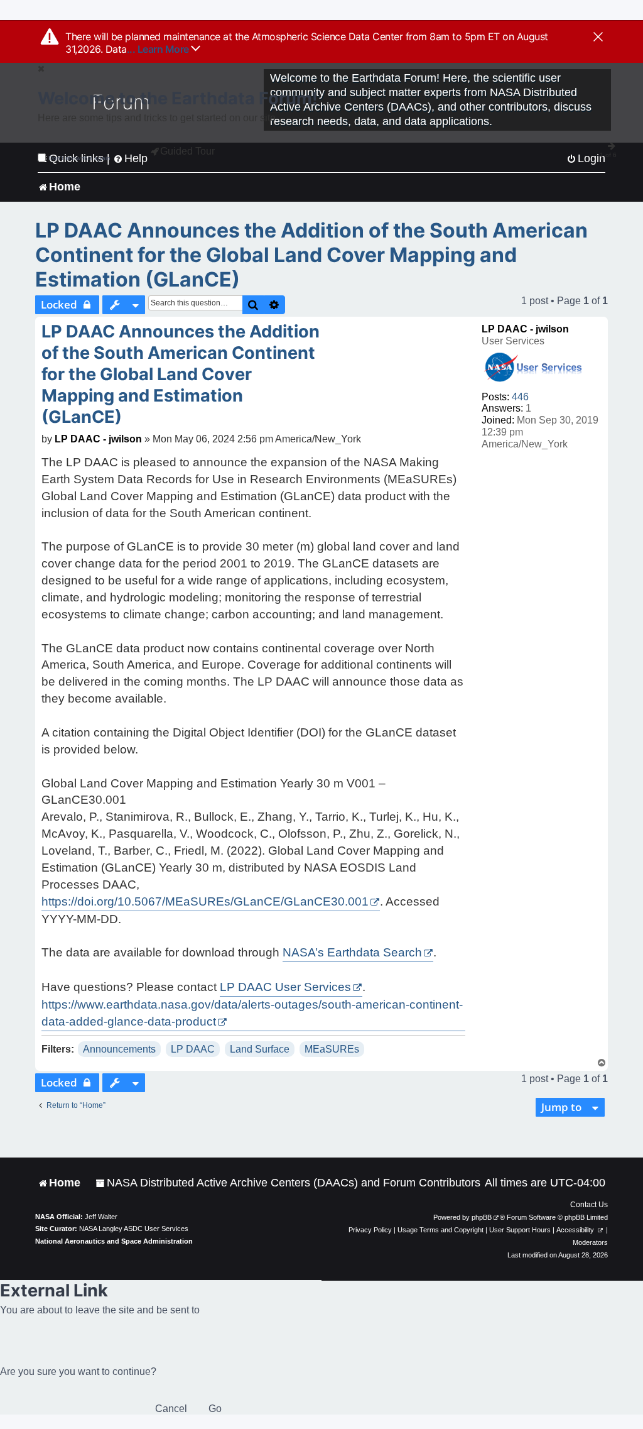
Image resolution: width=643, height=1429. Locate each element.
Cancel (171, 1408)
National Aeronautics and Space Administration (114, 1241)
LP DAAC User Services (285, 987)
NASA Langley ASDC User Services (133, 1228)
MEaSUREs (332, 1049)
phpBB (482, 1217)
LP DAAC (193, 1049)
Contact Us (589, 1204)
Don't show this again (79, 158)
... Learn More (159, 49)
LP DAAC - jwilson (525, 329)
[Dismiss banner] (598, 37)
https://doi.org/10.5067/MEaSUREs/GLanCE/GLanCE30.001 (205, 901)
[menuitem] (287, 1183)
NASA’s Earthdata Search (352, 952)
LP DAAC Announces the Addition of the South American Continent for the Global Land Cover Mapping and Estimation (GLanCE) (311, 255)
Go (215, 1408)
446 (520, 396)
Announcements (119, 1049)
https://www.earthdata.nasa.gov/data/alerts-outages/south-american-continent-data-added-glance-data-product (252, 1013)
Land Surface (259, 1049)
